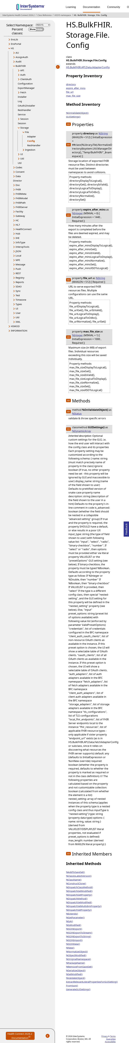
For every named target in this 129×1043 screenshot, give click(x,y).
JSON (18, 251)
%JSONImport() (74, 940)
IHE (17, 237)
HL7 (18, 224)
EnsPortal (16, 43)
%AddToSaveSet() (75, 872)
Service (21, 114)
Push (18, 268)
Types (19, 304)
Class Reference (44, 15)
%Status (77, 413)
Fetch (23, 92)
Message (20, 264)
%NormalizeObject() (77, 951)
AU (17, 52)
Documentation (91, 7)
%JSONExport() (74, 928)
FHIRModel (22, 198)
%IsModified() (73, 925)
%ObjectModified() (76, 955)
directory (71, 84)
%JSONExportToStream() (79, 932)
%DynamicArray (81, 431)
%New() (70, 947)
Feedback (126, 528)
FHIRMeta (21, 193)
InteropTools (22, 246)
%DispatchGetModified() (79, 891)
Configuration (25, 83)
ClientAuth (26, 79)
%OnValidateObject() (77, 112)
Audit (18, 61)
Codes (19, 167)
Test (18, 295)
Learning (71, 7)
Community (113, 7)
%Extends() (72, 913)
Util (22, 158)
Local (18, 255)
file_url (69, 91)
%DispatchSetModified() (79, 902)
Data (18, 176)
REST (18, 273)
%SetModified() (74, 974)
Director (17, 180)
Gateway (20, 215)
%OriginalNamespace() (78, 959)
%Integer (77, 213)
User (18, 312)
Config (104, 15)
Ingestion (30, 149)
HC (17, 220)
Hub (18, 233)
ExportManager (26, 87)
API (22, 70)
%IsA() (69, 921)
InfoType (20, 242)
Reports (20, 282)
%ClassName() (73, 879)
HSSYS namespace (62, 15)
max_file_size (73, 95)
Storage (91, 15)
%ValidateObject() (75, 978)
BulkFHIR (82, 15)
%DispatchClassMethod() (79, 887)
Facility (19, 211)
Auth (22, 74)
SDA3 (19, 286)
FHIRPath (21, 202)
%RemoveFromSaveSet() (79, 966)
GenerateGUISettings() (78, 989)
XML (18, 321)
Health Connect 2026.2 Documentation (21, 1036)
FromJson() (72, 985)
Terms (113, 1036)
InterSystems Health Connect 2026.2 (19, 15)
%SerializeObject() (76, 970)
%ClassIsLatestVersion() (79, 875)
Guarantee (111, 1039)
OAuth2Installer (26, 105)
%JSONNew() (73, 943)
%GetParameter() (75, 917)
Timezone (21, 299)
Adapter (31, 136)
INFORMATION (19, 330)
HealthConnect (23, 229)
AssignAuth (22, 57)
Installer (22, 96)
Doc (18, 185)
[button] (68, 124)
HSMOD (15, 326)
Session (24, 118)
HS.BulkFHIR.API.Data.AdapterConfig (88, 67)
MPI (18, 260)
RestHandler (24, 110)
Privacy (104, 1036)
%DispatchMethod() (76, 898)
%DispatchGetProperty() (79, 894)
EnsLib (14, 39)
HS (75, 15)
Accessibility (110, 1041)
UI (21, 154)
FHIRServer (22, 207)
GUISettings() (73, 116)
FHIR (18, 189)
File (98, 15)
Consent (20, 171)
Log (20, 101)
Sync (18, 290)
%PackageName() (75, 962)
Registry (20, 277)
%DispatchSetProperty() (79, 909)
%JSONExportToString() (78, 936)
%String (103, 133)
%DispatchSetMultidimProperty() (84, 906)
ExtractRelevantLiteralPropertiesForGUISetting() (92, 981)
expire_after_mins (75, 88)
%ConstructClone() (76, 883)
